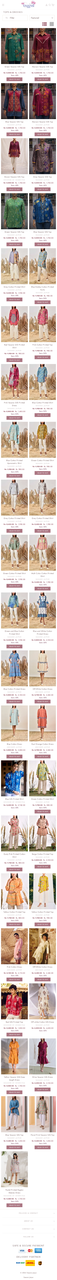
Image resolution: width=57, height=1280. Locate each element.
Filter (11, 17)
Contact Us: (29, 1229)
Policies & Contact (28, 1213)
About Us (28, 1221)
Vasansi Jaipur (28, 1277)
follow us (28, 1237)
